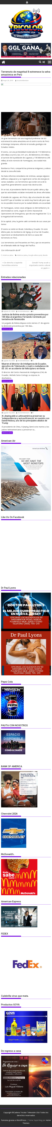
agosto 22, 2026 (9, 311)
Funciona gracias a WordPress (13, 1120)
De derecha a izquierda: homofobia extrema (12, 263)
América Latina (8, 255)
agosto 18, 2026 (9, 413)
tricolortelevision (23, 80)
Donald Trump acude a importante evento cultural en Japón (39, 265)
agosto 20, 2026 (9, 361)
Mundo (45, 255)
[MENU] (49, 62)
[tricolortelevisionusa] (3, 62)
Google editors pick (35, 255)
